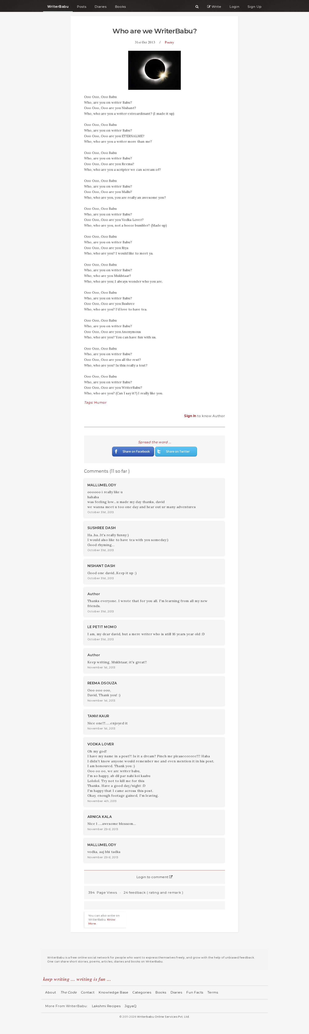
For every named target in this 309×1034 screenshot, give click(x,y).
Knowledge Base (113, 992)
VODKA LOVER (100, 744)
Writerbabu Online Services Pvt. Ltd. (163, 1016)
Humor (100, 402)
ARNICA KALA (99, 817)
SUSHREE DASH (101, 528)
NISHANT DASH (101, 566)
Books (160, 992)
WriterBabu (58, 7)
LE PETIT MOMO (102, 627)
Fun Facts (194, 992)
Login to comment (152, 877)
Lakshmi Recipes (106, 1006)
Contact (88, 992)
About (50, 992)
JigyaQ (130, 1006)
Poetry (169, 42)
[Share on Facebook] (133, 451)
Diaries (176, 992)
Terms (212, 992)
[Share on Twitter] (176, 451)
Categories (141, 992)
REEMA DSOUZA (102, 683)
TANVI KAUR (98, 716)
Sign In (190, 416)
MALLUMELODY (101, 485)
